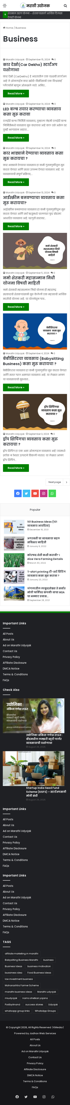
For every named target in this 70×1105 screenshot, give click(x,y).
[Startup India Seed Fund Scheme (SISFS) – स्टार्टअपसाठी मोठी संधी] (33, 768)
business (48, 960)
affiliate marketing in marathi (21, 953)
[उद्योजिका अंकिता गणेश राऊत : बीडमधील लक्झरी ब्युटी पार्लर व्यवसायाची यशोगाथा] (33, 715)
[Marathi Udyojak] (35, 6)
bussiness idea (13, 972)
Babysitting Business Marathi (21, 960)
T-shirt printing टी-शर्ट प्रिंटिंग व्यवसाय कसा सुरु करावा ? (46, 574)
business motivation (39, 966)
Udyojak (53, 1004)
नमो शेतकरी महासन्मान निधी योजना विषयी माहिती (29, 280)
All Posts (8, 634)
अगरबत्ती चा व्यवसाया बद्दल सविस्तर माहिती (43, 540)
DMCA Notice (11, 668)
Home (9, 28)
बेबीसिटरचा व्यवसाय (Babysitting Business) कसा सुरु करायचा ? (33, 361)
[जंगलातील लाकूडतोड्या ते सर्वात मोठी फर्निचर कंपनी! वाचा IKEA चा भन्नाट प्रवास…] (14, 593)
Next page (55, 482)
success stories (34, 1004)
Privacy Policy (11, 657)
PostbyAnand (12, 1004)
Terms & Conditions (15, 674)
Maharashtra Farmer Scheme (22, 985)
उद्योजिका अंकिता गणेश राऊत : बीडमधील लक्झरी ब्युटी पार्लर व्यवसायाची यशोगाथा (44, 739)
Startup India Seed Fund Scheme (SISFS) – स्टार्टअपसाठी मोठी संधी (46, 792)
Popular (35, 510)
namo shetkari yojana (35, 998)
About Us (8, 639)
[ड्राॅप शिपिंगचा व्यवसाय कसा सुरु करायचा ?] (35, 412)
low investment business (19, 979)
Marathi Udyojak (15, 59)
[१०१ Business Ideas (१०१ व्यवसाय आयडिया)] (14, 527)
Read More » (16, 93)
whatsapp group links (17, 1010)
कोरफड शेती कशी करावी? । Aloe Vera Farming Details (45, 557)
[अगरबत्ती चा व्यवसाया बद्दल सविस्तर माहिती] (14, 543)
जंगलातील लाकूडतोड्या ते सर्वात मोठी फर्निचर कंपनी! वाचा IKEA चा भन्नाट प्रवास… (46, 592)
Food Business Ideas (39, 972)
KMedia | (58, 1027)
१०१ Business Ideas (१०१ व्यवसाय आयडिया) (42, 523)
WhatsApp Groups (45, 1010)
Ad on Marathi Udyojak (17, 645)
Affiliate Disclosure (15, 663)
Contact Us (10, 651)
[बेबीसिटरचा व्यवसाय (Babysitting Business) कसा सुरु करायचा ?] (35, 331)
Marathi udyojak (46, 991)
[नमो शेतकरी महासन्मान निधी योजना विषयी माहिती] (35, 251)
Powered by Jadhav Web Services (35, 1033)
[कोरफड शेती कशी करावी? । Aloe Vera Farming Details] (14, 560)
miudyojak (11, 998)
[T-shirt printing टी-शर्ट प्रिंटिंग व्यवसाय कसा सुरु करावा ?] (14, 577)
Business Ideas (13, 966)
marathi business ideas (18, 991)
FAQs (6, 680)
